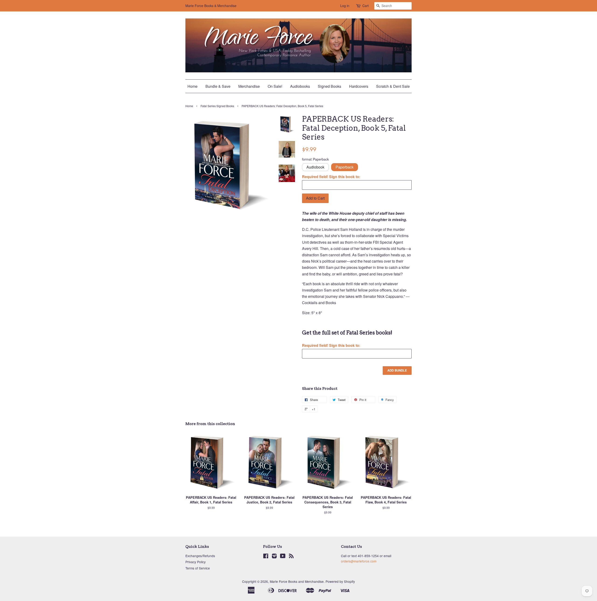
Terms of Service (197, 568)
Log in (344, 5)
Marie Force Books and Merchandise (297, 581)
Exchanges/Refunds (200, 555)
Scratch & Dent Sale (393, 86)
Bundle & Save (217, 86)
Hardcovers (358, 86)
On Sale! (275, 86)
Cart (365, 5)
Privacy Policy (195, 561)
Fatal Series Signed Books (217, 106)
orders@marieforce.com (358, 561)
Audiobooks (300, 86)
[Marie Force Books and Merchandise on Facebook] (265, 556)
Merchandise (249, 86)
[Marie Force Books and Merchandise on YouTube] (282, 556)
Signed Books (329, 86)
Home (192, 86)
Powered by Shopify (340, 581)
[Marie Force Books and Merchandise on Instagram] (274, 556)
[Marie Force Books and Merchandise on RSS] (291, 556)
